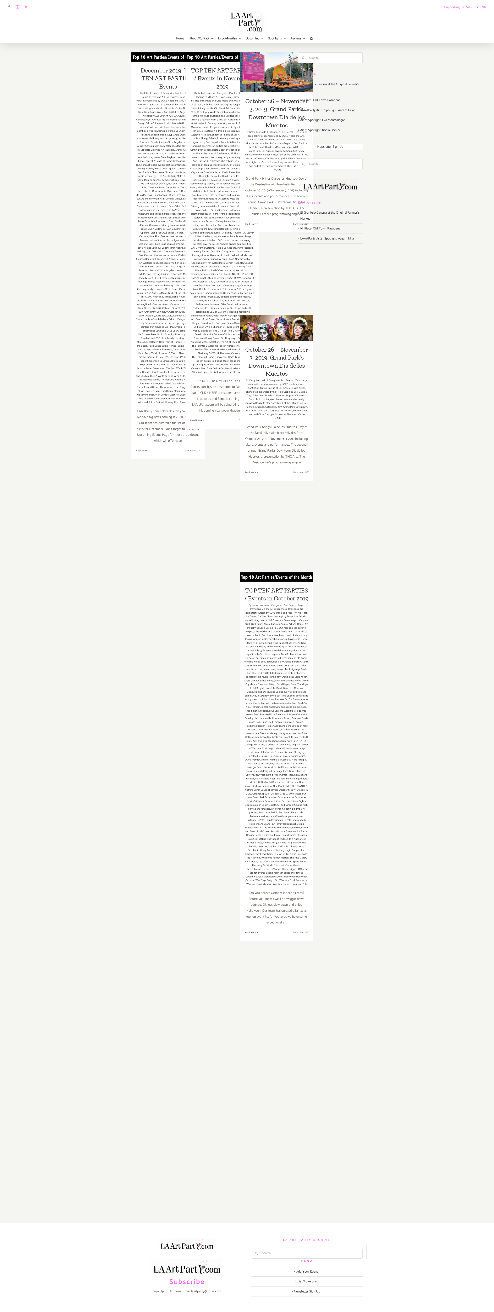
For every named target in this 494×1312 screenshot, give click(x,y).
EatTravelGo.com (231, 184)
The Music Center (149, 384)
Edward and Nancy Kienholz (152, 203)
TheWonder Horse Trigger (173, 387)
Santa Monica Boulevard (159, 350)
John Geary (152, 252)
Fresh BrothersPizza (178, 221)
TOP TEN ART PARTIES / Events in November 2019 (222, 78)
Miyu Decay (168, 278)
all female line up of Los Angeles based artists (172, 142)
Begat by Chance (228, 150)
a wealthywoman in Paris (160, 131)
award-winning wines (149, 157)
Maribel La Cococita (171, 274)
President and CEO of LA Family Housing (162, 338)
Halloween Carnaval (293, 722)
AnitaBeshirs (167, 150)
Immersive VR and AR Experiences (169, 95)
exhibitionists (160, 206)
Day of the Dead (156, 188)
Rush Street (155, 346)
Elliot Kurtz (174, 203)
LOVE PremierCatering (148, 274)
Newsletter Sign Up (330, 146)
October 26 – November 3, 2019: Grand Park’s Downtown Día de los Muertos (276, 56)
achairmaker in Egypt (162, 135)
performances (241, 304)
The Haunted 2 (300, 854)
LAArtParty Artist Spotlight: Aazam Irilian (327, 110)
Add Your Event (307, 1271)
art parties (169, 154)
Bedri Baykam (168, 157)
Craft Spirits (164, 176)
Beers (215, 150)
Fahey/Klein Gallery (178, 206)
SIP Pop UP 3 (161, 357)
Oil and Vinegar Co (179, 319)
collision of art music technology (209, 165)
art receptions (231, 146)
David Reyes (163, 184)
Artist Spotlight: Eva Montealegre (322, 120)
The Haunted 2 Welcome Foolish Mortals (159, 372)
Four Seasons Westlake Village (231, 199)
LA (300, 741)
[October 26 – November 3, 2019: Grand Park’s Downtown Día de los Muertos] (276, 72)
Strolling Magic (175, 365)
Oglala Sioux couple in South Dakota (166, 318)
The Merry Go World (148, 380)
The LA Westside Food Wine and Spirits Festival (175, 376)
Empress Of (227, 188)
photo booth (245, 308)
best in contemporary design (181, 165)
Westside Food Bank (290, 880)
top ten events (154, 391)
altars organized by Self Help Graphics (221, 140)
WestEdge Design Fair (158, 399)
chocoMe (177, 173)
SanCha (153, 105)
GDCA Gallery (155, 229)
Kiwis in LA (293, 741)
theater (297, 865)
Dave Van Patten (147, 184)
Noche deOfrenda (162, 297)
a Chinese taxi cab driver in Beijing (169, 123)
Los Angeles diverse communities (179, 271)
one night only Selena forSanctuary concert (170, 321)
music (178, 278)
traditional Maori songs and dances (180, 391)
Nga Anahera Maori (157, 293)
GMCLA (167, 229)
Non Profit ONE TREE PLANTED (236, 274)
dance (199, 173)
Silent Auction (294, 839)
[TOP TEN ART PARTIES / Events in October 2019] (276, 576)
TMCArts (140, 391)
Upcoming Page (145, 395)
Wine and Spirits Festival (151, 402)
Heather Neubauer (179, 236)
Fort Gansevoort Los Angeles (151, 218)
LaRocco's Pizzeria (164, 267)
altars (178, 146)
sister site (154, 361)
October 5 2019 (164, 316)
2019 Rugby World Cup (156, 112)
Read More (141, 451)
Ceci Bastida (144, 173)
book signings (169, 169)
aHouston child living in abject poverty (156, 138)
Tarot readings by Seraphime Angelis (178, 105)
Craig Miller (177, 176)
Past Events (181, 93)
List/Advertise (307, 1281)
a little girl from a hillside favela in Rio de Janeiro (168, 125)
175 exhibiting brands (147, 108)
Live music (154, 271)
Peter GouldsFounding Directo (167, 334)
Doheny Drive (173, 199)
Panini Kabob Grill (159, 327)
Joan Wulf (298, 733)
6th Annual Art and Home (163, 120)
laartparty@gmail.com (206, 1291)
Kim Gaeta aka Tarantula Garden (176, 252)
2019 (140, 112)
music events (243, 252)
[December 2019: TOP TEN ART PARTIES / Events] (168, 56)
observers (164, 304)
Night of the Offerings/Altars (237, 267)
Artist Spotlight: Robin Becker (320, 130)
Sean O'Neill (151, 353)
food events (199, 199)
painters (145, 327)
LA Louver (302, 745)
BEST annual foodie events (150, 165)
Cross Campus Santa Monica (205, 169)
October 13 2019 (178, 304)
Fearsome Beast (205, 195)
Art (296, 654)
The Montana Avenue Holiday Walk (178, 380)
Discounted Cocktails (180, 195)
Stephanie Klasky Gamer (152, 365)
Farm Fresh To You (169, 210)
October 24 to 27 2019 (173, 308)
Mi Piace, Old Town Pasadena (320, 100)
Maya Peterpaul (245, 248)
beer (179, 157)
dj (163, 199)
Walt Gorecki (162, 395)
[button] (311, 39)
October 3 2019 (177, 312)
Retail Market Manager (171, 342)
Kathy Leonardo (151, 93)
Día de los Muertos (275, 147)
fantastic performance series (222, 191)
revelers (296, 828)
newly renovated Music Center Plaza (166, 289)
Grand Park (156, 233)
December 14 (172, 188)
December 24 (159, 191)
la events (161, 259)
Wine (304, 880)
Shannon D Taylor (168, 353)
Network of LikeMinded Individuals (174, 282)
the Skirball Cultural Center (173, 384)
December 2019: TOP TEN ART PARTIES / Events (168, 78)
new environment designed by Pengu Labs (169, 284)
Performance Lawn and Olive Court (160, 331)
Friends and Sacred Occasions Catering (167, 223)
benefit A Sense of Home (159, 161)
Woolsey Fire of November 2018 (290, 884)
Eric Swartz (294, 699)
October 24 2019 (152, 308)
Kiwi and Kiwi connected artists (160, 255)
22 (157, 116)
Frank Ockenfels (146, 221)
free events (161, 221)
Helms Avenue (219, 214)
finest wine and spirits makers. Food (156, 214)
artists (297, 658)
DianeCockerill (160, 195)
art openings (156, 154)
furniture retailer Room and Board (218, 206)
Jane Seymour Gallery (157, 248)
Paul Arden (176, 327)
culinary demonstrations (165, 180)
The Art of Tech (174, 369)
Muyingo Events (146, 282)
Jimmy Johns (176, 248)
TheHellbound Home (148, 387)
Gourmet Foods (180, 229)
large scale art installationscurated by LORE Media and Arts (165, 99)
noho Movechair (180, 297)
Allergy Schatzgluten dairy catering (155, 146)
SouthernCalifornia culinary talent (177, 361)
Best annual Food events (216, 154)
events (148, 206)
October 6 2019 (236, 289)
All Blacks (206, 135)
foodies (210, 199)
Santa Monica (169, 346)
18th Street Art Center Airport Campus (179, 108)
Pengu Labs (243, 301)
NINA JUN (146, 297)
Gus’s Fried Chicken (173, 233)
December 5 (173, 191)
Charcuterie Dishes (161, 173)
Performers (144, 334)
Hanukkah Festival (158, 236)
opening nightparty (240, 297)
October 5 (150, 316)
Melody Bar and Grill (150, 278)
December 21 (144, 191)
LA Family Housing (177, 259)
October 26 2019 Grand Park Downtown (286, 159)
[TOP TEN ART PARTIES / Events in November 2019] (222, 56)
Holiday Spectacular (159, 240)
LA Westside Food (148, 263)
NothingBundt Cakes (147, 304)
